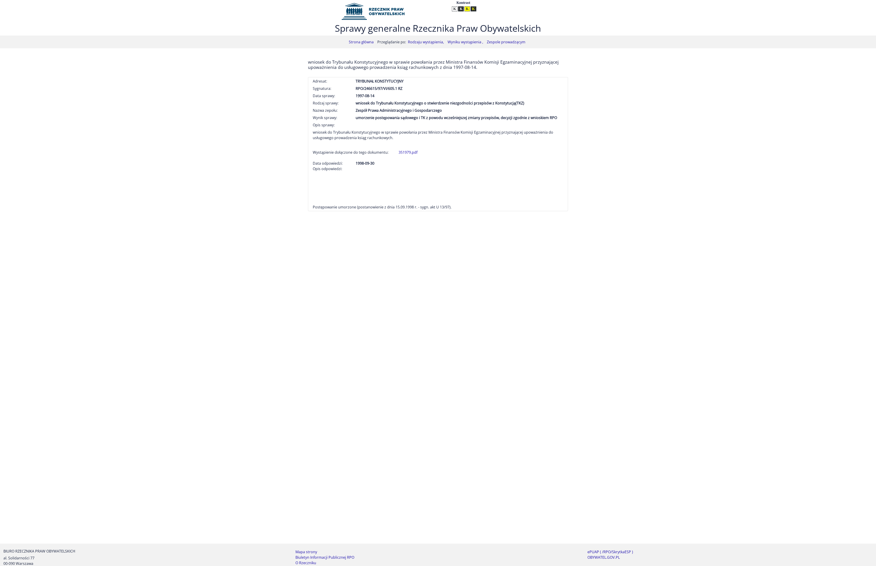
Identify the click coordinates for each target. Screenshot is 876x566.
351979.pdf (408, 152)
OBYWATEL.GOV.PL (603, 557)
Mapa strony (306, 551)
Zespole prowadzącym (506, 41)
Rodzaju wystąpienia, (426, 41)
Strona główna (361, 41)
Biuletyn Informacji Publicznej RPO (324, 557)
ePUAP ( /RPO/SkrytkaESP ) (610, 551)
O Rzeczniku (305, 562)
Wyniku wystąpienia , (465, 41)
